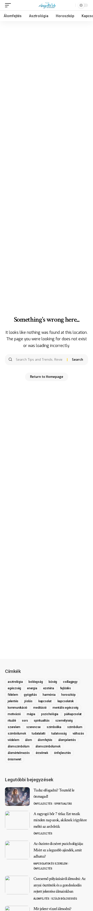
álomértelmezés (19, 753)
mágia (31, 714)
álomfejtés (45, 740)
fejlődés (65, 688)
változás (78, 733)
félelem (13, 694)
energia (32, 688)
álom (28, 740)
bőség (53, 682)
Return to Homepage (46, 377)
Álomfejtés (41, 898)
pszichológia (49, 714)
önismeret (14, 759)
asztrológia (15, 682)
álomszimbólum (19, 746)
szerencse (33, 727)
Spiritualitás (63, 803)
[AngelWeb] (46, 5)
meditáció (40, 707)
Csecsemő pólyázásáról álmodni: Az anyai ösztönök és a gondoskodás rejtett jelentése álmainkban (59, 885)
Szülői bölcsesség (64, 898)
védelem (13, 740)
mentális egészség (65, 707)
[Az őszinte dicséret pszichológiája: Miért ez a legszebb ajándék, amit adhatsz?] (17, 850)
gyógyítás (30, 694)
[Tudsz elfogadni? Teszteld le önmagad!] (17, 796)
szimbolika (54, 727)
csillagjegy (70, 682)
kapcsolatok (66, 701)
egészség (14, 688)
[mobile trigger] (9, 5)
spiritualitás (41, 720)
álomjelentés (67, 740)
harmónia (49, 694)
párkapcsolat (73, 714)
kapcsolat (45, 701)
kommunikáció (17, 707)
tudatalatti (38, 733)
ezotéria (48, 688)
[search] (70, 5)
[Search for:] (39, 359)
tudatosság (59, 733)
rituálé (12, 720)
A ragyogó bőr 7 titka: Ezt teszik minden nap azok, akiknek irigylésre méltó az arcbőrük (60, 820)
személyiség (63, 720)
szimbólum (74, 727)
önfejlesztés (62, 753)
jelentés (13, 701)
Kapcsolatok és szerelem (50, 863)
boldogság (36, 682)
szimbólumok (17, 733)
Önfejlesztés (42, 803)
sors (25, 720)
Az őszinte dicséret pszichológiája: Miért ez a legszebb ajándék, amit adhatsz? (58, 850)
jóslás (28, 701)
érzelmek (42, 753)
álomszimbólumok (48, 746)
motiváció (14, 714)
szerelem (14, 727)
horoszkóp (68, 694)
